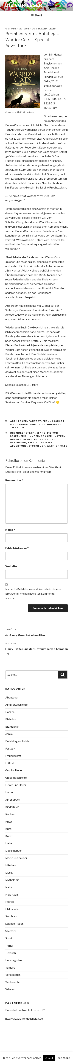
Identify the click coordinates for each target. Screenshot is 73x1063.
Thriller (9, 945)
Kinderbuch (19, 424)
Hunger (16, 439)
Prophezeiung (45, 439)
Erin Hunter (30, 436)
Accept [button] (49, 1058)
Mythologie (12, 880)
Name (10, 529)
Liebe (8, 843)
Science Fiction (14, 923)
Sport (8, 938)
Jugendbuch (12, 799)
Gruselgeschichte (16, 777)
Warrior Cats (57, 446)
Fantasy (35, 421)
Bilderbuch (11, 719)
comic (9, 734)
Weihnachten (13, 982)
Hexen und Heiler (15, 785)
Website (11, 566)
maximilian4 (47, 28)
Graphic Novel (13, 770)
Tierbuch (17, 427)
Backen (10, 712)
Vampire (10, 967)
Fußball (9, 763)
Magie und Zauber (16, 858)
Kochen (10, 814)
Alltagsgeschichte (16, 704)
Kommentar (14, 480)
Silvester (10, 931)
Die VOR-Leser (24, 5)
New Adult (11, 894)
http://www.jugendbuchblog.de (24, 1018)
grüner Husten (52, 436)
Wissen (10, 989)
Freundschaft (54, 421)
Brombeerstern (22, 433)
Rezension (18, 442)
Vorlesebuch (13, 974)
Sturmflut (37, 446)
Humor (9, 792)
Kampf (28, 439)
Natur (8, 887)
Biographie (12, 726)
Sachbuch (11, 916)
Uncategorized (14, 960)
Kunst (9, 836)
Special (34, 442)
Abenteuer (18, 421)
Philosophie (12, 909)
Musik (9, 872)
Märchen (10, 865)
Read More (63, 1058)
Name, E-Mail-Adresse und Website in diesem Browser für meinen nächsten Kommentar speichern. (33, 594)
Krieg (8, 821)
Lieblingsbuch (50, 424)
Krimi (34, 424)
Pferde (9, 901)
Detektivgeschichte (17, 741)
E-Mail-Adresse (17, 548)
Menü (38, 15)
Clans (41, 433)
